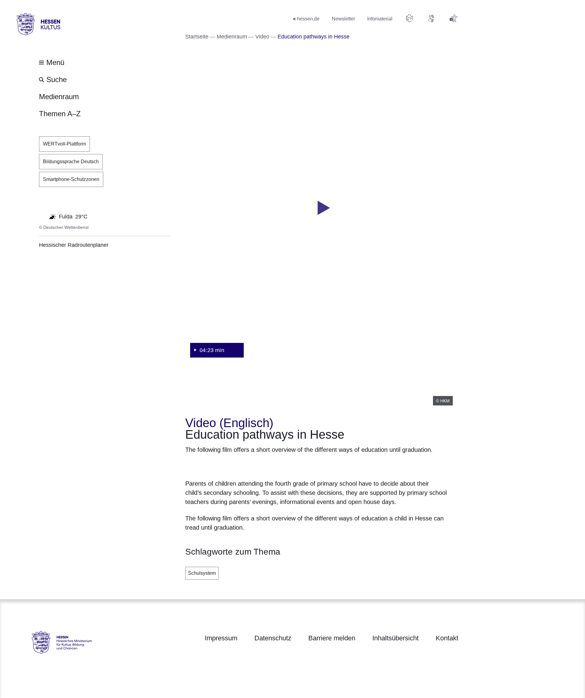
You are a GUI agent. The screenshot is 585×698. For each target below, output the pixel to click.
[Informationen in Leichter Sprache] (409, 18)
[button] (321, 208)
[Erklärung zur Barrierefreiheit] (453, 18)
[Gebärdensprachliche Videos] (431, 18)
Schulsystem (202, 573)
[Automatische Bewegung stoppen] (42, 216)
